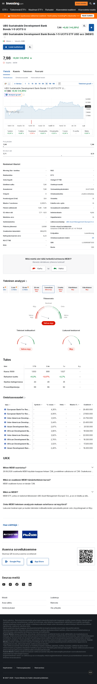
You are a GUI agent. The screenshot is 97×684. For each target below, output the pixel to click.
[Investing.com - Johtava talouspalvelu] (14, 3)
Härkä (61, 268)
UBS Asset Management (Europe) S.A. (80, 222)
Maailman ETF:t (36, 10)
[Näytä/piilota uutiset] (59, 83)
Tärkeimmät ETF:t (18, 10)
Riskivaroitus (39, 668)
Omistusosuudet (22, 78)
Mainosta (54, 603)
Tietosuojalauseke (23, 668)
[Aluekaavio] (9, 83)
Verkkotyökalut (8, 608)
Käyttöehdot (7, 668)
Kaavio (16, 71)
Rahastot (49, 10)
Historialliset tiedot (38, 78)
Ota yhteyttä (56, 608)
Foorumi (39, 71)
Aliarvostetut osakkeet (66, 10)
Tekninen (27, 71)
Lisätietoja (55, 597)
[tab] (14, 289)
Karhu (40, 268)
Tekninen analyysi (14, 280)
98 (93, 238)
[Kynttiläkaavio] (5, 83)
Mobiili (4, 597)
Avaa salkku (7, 603)
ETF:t (5, 10)
